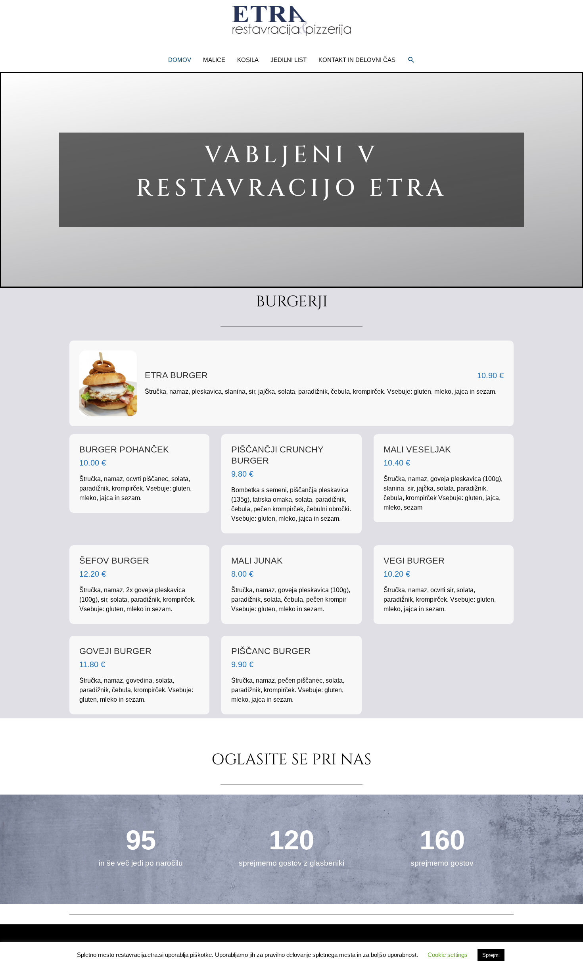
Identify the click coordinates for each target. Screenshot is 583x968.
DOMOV (179, 59)
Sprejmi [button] (491, 955)
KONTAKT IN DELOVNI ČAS (356, 59)
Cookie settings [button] (448, 954)
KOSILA (248, 59)
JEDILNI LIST (288, 59)
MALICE (214, 59)
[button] (411, 60)
